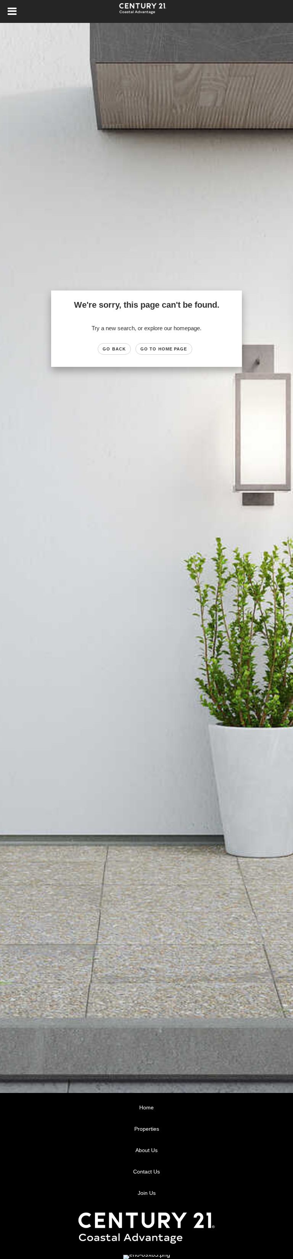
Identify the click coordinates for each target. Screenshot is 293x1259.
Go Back (114, 349)
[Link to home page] (146, 11)
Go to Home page (163, 349)
